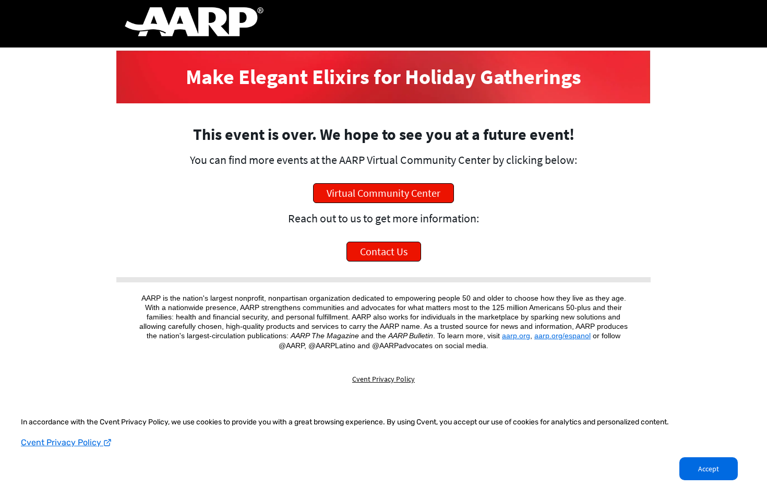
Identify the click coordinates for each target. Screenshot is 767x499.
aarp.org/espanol (562, 335)
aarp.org (516, 335)
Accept (708, 468)
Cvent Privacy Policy (62, 442)
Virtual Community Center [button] (383, 192)
